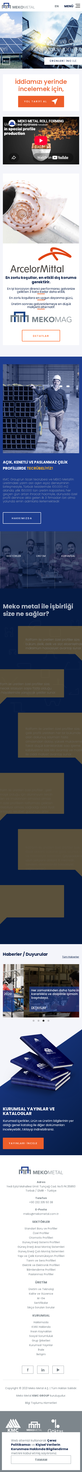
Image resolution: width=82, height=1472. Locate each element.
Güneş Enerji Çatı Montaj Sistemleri (41, 1251)
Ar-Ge (41, 1298)
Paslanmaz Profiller (41, 1274)
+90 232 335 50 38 (41, 1202)
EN (57, 6)
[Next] (76, 61)
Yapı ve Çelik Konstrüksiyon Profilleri (41, 1256)
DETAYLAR (41, 336)
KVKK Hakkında (41, 1327)
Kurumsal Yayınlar (41, 1345)
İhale (41, 1350)
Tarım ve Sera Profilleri (41, 1260)
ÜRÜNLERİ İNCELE (41, 60)
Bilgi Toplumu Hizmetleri (41, 1403)
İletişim (41, 1354)
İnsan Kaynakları (41, 1331)
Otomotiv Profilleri (41, 1238)
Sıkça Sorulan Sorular (41, 1307)
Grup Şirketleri (41, 1340)
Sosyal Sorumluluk (41, 1336)
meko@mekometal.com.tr (41, 1214)
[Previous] (6, 61)
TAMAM (41, 1460)
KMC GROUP (40, 1396)
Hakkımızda (41, 1322)
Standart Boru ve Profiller (41, 1228)
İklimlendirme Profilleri (41, 1270)
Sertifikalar (41, 1303)
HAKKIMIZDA (22, 518)
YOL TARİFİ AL (35, 101)
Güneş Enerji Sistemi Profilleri (41, 1242)
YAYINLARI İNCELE (23, 1143)
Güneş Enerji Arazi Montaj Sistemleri (41, 1247)
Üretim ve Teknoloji (41, 1289)
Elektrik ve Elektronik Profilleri (41, 1265)
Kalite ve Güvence (41, 1294)
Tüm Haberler (70, 956)
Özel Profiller (41, 1233)
